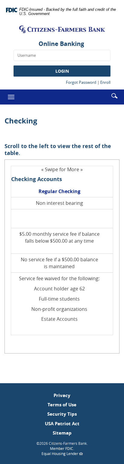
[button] (114, 95)
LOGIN (62, 71)
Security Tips (62, 414)
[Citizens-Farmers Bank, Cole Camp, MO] (62, 29)
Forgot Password (81, 82)
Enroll (105, 82)
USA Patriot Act (62, 423)
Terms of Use (62, 405)
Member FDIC (61, 448)
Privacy (62, 395)
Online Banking (61, 44)
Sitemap (62, 433)
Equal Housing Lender (68, 453)
